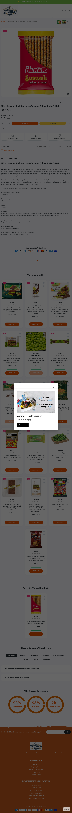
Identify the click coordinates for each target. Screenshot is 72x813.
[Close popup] (53, 387)
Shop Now (22, 425)
